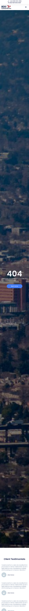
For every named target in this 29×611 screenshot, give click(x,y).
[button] (26, 7)
